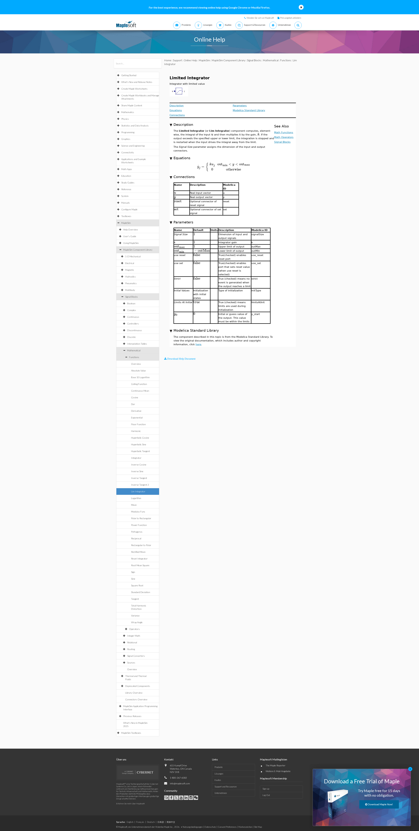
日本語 (160, 822)
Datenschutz (210, 827)
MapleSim (126, 222)
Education (126, 175)
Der (133, 404)
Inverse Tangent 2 (140, 484)
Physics (125, 118)
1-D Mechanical (133, 256)
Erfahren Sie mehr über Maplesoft (130, 803)
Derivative (136, 410)
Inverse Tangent (139, 478)
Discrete (131, 337)
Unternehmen (221, 793)
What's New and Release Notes (136, 82)
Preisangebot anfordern (290, 18)
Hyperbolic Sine (138, 444)
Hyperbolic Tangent (140, 451)
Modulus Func (138, 511)
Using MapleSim (131, 243)
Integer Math (133, 635)
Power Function (139, 525)
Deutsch (151, 822)
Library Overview (133, 692)
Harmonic (136, 431)
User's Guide (129, 236)
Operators (134, 629)
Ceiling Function (139, 384)
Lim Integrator (138, 491)
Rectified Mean (138, 551)
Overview (136, 363)
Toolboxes (126, 216)
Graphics (125, 139)
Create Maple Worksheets (134, 88)
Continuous (133, 316)
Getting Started (128, 75)
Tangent (135, 598)
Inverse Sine (137, 471)
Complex (131, 310)
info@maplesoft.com (180, 783)
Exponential (137, 417)
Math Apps (126, 169)
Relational (132, 642)
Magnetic (129, 269)
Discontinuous (134, 330)
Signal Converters (136, 655)
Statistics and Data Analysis (135, 125)
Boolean (131, 303)
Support (177, 60)
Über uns (121, 759)
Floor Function (138, 424)
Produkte (219, 767)
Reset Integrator (139, 558)
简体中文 (171, 822)
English (130, 822)
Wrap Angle (137, 622)
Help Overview (130, 229)
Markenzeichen (245, 827)
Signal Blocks (131, 296)
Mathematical (133, 350)
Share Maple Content (131, 105)
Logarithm (136, 498)
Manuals (125, 202)
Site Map (258, 827)
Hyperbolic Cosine (140, 437)
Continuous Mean (140, 390)
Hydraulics (130, 276)
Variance (135, 615)
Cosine (134, 397)
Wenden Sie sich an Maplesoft (260, 18)
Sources (131, 662)
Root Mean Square (140, 565)
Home (167, 60)
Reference (126, 189)
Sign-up (266, 788)
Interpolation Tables (137, 343)
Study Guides (127, 182)
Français (140, 822)
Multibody (130, 290)
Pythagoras (136, 531)
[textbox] (212, 134)
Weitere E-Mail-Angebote (278, 771)
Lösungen (219, 773)
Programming (127, 132)
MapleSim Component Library (137, 249)
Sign (133, 572)
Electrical (129, 263)
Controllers (133, 323)
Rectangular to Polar (141, 545)
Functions (134, 357)
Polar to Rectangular (141, 518)
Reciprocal (136, 538)
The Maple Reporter (275, 765)
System (124, 196)
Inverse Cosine (138, 464)
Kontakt (168, 759)
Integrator (136, 457)
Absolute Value (138, 370)
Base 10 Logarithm (140, 377)
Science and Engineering (133, 145)
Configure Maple (129, 209)
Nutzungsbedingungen (193, 827)
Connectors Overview (136, 699)
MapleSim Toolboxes (131, 732)
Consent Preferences (227, 827)
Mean (134, 504)
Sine (133, 578)
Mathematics (127, 112)
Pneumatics (131, 283)
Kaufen (218, 780)
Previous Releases (132, 716)
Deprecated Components (137, 686)
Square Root (137, 585)
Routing (131, 649)
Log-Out (266, 795)
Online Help (190, 60)
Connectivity (127, 152)
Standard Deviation (140, 592)
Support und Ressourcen (226, 786)
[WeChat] (196, 797)
